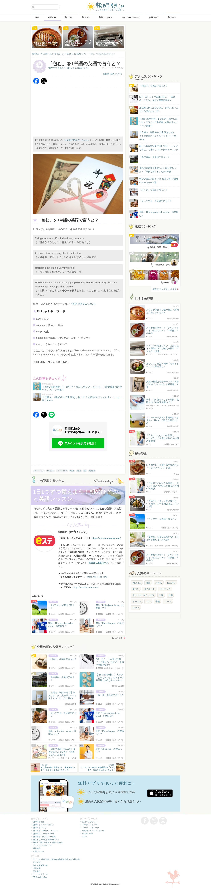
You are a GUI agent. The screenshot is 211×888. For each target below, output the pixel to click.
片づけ (136, 607)
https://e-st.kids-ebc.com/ (86, 587)
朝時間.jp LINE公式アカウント (45, 830)
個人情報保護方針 (40, 865)
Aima (84, 837)
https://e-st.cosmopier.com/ (106, 538)
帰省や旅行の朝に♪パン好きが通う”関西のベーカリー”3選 (158, 181)
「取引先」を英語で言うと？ (153, 190)
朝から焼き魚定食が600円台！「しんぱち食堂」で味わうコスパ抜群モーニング (158, 148)
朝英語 (72, 471)
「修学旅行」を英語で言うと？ (154, 157)
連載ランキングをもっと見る (164, 289)
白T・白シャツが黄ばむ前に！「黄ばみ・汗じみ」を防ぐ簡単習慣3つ (157, 98)
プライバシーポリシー (42, 845)
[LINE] (52, 417)
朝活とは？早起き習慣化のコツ (46, 839)
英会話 (78, 471)
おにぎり (171, 583)
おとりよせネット (89, 822)
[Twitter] (44, 83)
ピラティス (165, 589)
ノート (168, 601)
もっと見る (117, 638)
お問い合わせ (38, 851)
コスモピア (50, 471)
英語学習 (92, 471)
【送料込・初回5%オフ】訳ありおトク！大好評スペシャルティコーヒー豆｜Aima (158, 136)
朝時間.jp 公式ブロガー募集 (44, 837)
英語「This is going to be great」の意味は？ (158, 214)
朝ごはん (137, 583)
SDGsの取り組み (40, 877)
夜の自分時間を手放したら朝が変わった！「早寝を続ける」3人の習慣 (157, 170)
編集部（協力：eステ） (113, 74)
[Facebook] (36, 83)
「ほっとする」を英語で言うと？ (155, 201)
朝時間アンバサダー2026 (43, 834)
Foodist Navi (87, 834)
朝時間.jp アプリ (39, 828)
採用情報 (36, 868)
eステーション (39, 471)
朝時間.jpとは (38, 822)
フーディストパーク (90, 828)
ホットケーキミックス (143, 595)
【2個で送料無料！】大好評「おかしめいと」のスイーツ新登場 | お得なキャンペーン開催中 (158, 122)
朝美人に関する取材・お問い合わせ (48, 842)
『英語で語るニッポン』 (83, 303)
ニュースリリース (40, 874)
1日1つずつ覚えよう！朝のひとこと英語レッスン (68, 68)
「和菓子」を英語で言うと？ (153, 86)
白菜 (161, 595)
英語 (85, 471)
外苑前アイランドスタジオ (93, 830)
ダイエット (149, 589)
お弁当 (158, 583)
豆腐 (170, 595)
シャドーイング (61, 471)
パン (148, 601)
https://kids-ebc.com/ (97, 576)
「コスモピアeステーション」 (76, 140)
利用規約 (36, 848)
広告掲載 (36, 871)
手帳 (157, 601)
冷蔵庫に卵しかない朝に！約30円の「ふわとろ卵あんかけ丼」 (159, 109)
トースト (137, 601)
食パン (136, 589)
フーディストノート (90, 825)
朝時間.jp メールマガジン (43, 825)
